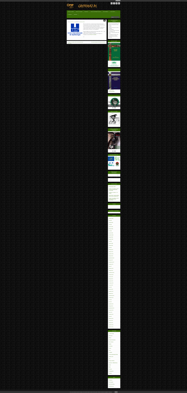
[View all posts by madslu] (77, 21)
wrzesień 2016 (111, 274)
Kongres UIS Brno (111, 360)
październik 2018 (111, 257)
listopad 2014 (111, 293)
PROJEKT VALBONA (93, 34)
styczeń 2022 (111, 243)
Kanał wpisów (111, 382)
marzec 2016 (111, 276)
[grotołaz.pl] (82, 5)
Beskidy (110, 343)
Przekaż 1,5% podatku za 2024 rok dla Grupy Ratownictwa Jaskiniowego (113, 189)
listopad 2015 (111, 278)
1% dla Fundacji (111, 333)
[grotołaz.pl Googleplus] (116, 0)
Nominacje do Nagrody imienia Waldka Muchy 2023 (98, 42)
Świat (110, 366)
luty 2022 (110, 241)
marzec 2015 (111, 285)
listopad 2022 (111, 237)
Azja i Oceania (111, 341)
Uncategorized (111, 371)
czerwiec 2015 (111, 282)
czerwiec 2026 (111, 218)
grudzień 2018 (111, 253)
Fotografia (110, 352)
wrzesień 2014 (111, 297)
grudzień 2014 (111, 291)
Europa (110, 348)
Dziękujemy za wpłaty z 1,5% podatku (113, 193)
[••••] (114, 141)
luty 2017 (110, 266)
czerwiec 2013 (111, 314)
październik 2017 (111, 262)
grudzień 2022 (111, 234)
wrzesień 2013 (111, 310)
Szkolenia (110, 369)
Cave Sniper (112, 11)
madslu (75, 21)
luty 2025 (110, 220)
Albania (84, 21)
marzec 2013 (111, 320)
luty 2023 (110, 230)
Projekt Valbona (79, 11)
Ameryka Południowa (112, 339)
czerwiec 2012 (111, 324)
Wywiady (110, 373)
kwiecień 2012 (111, 326)
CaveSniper (110, 346)
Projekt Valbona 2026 (112, 186)
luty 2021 (110, 247)
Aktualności (81, 21)
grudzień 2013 (111, 303)
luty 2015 (110, 287)
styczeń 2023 (111, 232)
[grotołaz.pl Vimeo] (118, 0)
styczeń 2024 (111, 226)
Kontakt (75, 14)
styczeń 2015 (111, 289)
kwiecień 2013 (111, 318)
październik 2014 (111, 295)
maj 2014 (110, 299)
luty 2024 (110, 224)
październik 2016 (111, 272)
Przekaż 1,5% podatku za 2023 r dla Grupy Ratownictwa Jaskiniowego (114, 199)
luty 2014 (110, 301)
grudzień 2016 (111, 268)
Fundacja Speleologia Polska (113, 354)
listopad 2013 (111, 305)
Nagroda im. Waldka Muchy (113, 362)
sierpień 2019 (111, 251)
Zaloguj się (110, 379)
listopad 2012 (111, 322)
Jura (109, 358)
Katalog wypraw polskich (96, 11)
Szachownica (105, 11)
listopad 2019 (111, 249)
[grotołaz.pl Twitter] (119, 0)
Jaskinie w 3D (111, 356)
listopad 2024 (111, 222)
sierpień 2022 (111, 239)
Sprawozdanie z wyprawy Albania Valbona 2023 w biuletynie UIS (114, 196)
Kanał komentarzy (111, 384)
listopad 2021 (111, 245)
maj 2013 (110, 316)
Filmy (110, 350)
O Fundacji (70, 14)
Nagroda (86, 11)
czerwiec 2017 (111, 264)
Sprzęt (110, 364)
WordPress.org (111, 386)
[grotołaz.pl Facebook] (117, 0)
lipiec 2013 (110, 312)
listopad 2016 (111, 270)
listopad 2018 (111, 255)
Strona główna (71, 11)
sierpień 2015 (111, 280)
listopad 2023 (111, 228)
